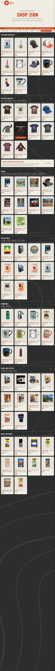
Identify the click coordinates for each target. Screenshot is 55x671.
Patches (23, 240)
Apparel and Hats (14, 30)
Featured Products (5, 30)
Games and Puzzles (40, 30)
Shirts (14, 100)
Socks (19, 100)
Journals (34, 173)
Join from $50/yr (21, 137)
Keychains (4, 240)
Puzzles (10, 370)
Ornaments (14, 240)
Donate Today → (48, 163)
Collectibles (26, 30)
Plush (15, 370)
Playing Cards (4, 370)
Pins (19, 240)
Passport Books (41, 173)
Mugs (3, 306)
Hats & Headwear (8, 100)
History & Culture (27, 173)
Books (20, 30)
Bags (3, 100)
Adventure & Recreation (6, 173)
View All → (51, 35)
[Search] (51, 30)
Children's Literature (17, 173)
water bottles (8, 306)
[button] (2, 3)
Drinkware (32, 30)
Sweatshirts (24, 100)
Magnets (9, 240)
